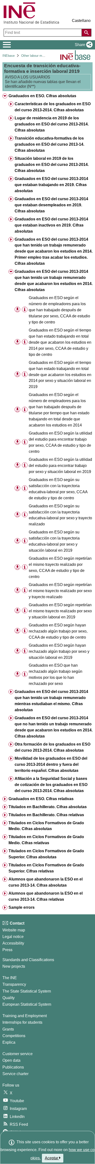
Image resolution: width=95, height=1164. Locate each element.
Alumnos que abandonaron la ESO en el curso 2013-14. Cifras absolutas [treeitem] (46, 882)
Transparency (14, 984)
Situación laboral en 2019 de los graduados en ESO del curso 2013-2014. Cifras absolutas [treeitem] (52, 164)
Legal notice (13, 937)
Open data (11, 1060)
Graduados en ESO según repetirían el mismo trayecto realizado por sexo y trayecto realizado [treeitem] (60, 591)
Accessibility (13, 943)
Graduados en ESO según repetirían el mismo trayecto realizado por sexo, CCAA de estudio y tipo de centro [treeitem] (60, 567)
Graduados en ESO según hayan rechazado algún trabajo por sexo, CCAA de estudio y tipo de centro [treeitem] (58, 631)
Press (7, 950)
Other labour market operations (43, 55)
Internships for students (22, 1022)
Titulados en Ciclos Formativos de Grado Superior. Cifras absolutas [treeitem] (46, 854)
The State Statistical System (26, 991)
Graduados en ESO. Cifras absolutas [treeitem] (42, 96)
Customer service (17, 1054)
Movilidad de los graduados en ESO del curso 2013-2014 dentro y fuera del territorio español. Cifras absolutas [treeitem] (51, 764)
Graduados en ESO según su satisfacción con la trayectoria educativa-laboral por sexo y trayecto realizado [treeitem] (60, 515)
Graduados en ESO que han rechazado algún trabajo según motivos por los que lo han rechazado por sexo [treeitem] (55, 674)
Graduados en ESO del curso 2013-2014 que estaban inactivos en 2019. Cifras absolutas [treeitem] (51, 225)
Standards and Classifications (28, 960)
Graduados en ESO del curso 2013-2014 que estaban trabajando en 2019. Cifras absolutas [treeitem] (51, 185)
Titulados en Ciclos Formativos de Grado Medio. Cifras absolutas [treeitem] (46, 826)
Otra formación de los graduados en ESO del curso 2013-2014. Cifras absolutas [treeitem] (52, 747)
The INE (9, 978)
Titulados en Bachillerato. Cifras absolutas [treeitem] (48, 807)
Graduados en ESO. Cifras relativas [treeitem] (41, 799)
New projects (13, 966)
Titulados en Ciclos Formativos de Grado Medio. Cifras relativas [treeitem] (46, 840)
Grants (8, 1029)
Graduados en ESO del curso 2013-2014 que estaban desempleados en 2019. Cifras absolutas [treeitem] (51, 205)
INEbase (8, 55)
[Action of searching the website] (86, 33)
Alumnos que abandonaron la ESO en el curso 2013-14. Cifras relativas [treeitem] (46, 896)
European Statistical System (26, 1004)
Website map (13, 930)
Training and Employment (24, 1016)
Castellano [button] (81, 21)
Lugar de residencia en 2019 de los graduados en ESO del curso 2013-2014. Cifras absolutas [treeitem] (52, 124)
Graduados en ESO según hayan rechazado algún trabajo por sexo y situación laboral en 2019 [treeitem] (59, 651)
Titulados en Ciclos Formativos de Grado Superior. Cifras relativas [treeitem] (46, 868)
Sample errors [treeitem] (22, 907)
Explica (8, 1042)
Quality (8, 998)
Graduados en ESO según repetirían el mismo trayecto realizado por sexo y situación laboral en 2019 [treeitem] (60, 611)
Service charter (15, 1074)
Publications (13, 1067)
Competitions (13, 1036)
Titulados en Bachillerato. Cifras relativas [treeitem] (46, 815)
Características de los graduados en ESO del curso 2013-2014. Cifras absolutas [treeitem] (53, 107)
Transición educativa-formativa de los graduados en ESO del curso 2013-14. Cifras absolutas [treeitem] (49, 144)
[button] (83, 44)
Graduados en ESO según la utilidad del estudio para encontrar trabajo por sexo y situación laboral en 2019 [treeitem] (60, 465)
